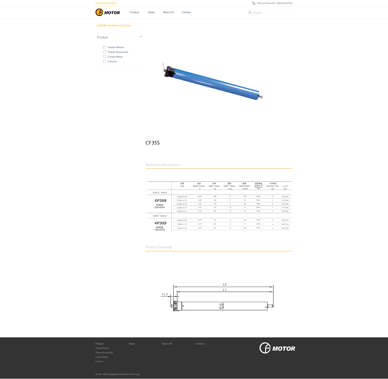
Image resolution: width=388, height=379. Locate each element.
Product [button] (134, 12)
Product (109, 25)
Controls (112, 61)
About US (168, 12)
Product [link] (102, 37)
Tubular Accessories (118, 52)
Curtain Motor (115, 56)
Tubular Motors (123, 25)
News (151, 12)
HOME (100, 25)
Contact (186, 12)
